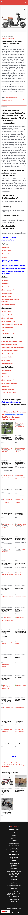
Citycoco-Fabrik (7, 315)
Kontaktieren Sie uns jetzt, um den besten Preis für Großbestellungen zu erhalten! (13, 764)
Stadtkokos (5, 386)
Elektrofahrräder (7, 254)
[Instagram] (15, 912)
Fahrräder (14, 860)
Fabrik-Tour (14, 888)
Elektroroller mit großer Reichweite (10, 300)
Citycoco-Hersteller (14, 891)
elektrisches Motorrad (14, 845)
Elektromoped (6, 360)
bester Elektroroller (8, 393)
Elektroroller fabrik (5, 203)
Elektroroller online (10, 402)
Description (4, 106)
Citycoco (4, 257)
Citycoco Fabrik (14, 866)
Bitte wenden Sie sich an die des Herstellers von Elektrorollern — (13, 415)
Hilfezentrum (14, 838)
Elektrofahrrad (6, 287)
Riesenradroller (7, 327)
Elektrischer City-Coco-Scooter (10, 99)
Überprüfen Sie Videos (14, 863)
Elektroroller (6, 251)
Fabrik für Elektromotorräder (14, 895)
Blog (14, 882)
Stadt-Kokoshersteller (9, 344)
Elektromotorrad (7, 290)
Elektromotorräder (8, 321)
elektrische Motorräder (14, 870)
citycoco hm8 (6, 296)
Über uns (14, 835)
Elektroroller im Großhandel (11, 34)
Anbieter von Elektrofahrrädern (12, 347)
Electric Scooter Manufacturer (9, 238)
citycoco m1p (14, 846)
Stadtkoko (5, 284)
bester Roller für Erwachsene (11, 324)
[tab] (13, 106)
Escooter (4, 280)
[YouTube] (18, 912)
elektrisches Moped (14, 899)
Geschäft (14, 834)
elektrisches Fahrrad (14, 843)
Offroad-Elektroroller (9, 331)
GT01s (14, 862)
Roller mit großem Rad (14, 873)
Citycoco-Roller (6, 293)
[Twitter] (12, 912)
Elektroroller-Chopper (9, 383)
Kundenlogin (14, 883)
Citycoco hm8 (14, 848)
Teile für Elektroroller (14, 896)
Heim (14, 832)
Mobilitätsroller (7, 363)
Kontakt (14, 837)
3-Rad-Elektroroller (8, 334)
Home (2, 34)
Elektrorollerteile (7, 354)
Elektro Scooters (14, 857)
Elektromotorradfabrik (9, 351)
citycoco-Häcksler (7, 389)
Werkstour (5, 247)
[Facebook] (10, 912)
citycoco (4, 374)
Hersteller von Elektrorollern (11, 341)
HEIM (14, 756)
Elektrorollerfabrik (8, 304)
